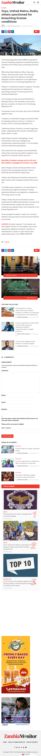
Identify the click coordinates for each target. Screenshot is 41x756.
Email (3, 402)
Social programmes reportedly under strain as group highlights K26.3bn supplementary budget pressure (27, 327)
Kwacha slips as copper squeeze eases (27, 450)
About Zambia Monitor (16, 742)
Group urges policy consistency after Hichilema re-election (27, 462)
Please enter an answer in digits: (12, 424)
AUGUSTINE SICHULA (13, 26)
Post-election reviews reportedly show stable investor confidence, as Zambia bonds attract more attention (27, 311)
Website (4, 409)
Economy (4, 7)
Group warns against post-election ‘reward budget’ (25, 342)
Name (3, 395)
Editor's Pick (7, 579)
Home (5, 742)
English (27, 754)
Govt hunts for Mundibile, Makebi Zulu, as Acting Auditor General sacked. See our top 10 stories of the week (19, 583)
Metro (5, 511)
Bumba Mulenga (22, 317)
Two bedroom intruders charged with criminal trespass (17, 515)
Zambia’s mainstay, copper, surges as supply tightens (25, 476)
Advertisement (32, 742)
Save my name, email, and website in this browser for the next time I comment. (19, 419)
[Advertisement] (20, 611)
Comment (4, 370)
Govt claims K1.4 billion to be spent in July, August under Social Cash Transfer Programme (19, 547)
